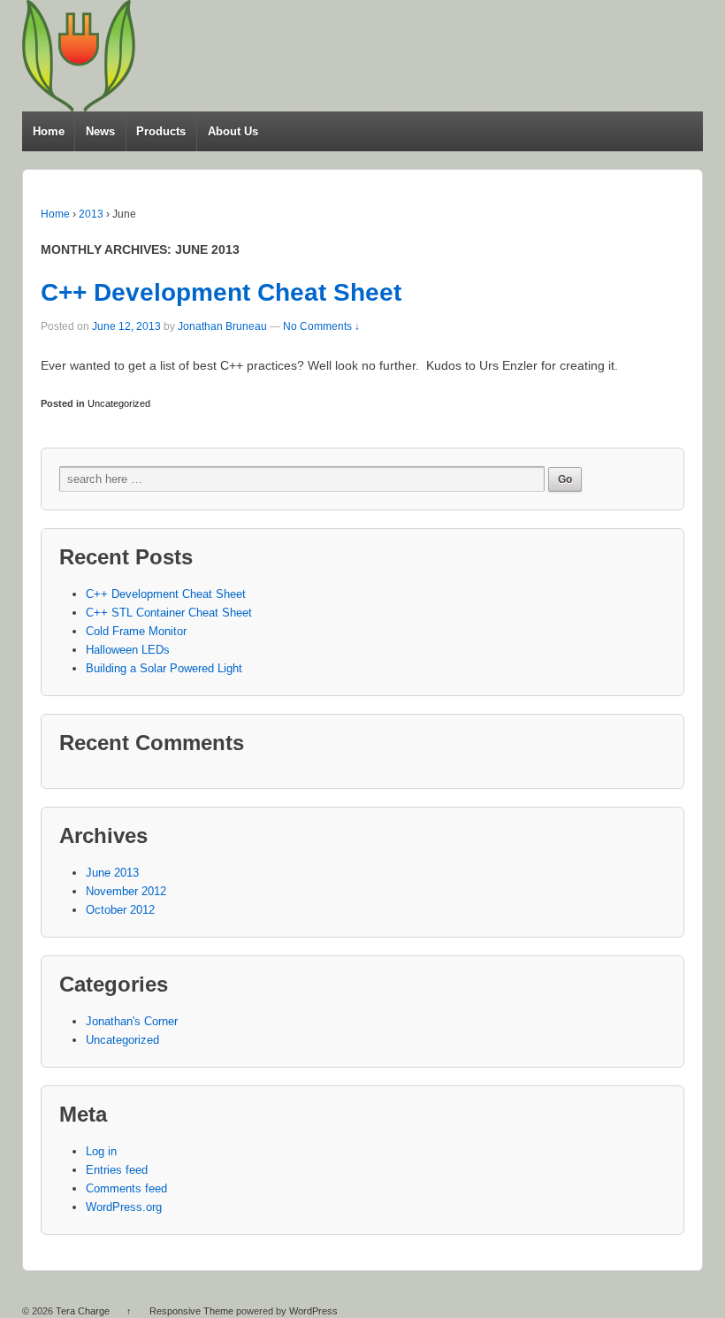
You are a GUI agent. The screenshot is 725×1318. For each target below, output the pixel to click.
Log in (101, 1151)
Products (161, 131)
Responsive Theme (191, 1311)
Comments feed (126, 1188)
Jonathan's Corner (132, 1021)
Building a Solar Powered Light (164, 668)
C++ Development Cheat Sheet (221, 292)
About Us (233, 131)
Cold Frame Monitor (136, 631)
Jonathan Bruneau (222, 326)
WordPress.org (124, 1207)
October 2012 (120, 909)
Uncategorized (119, 403)
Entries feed (117, 1169)
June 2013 (112, 872)
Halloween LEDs (128, 649)
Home (49, 131)
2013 (91, 214)
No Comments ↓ (321, 326)
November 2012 (126, 891)
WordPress (313, 1311)
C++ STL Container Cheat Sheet (169, 612)
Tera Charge (82, 1311)
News (100, 131)
